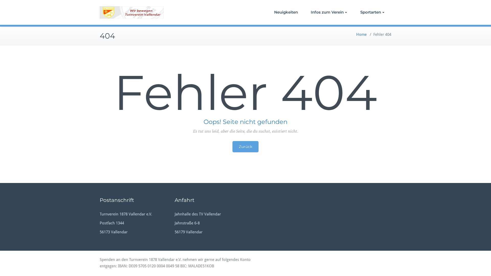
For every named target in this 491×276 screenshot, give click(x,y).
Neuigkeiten (286, 12)
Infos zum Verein (327, 12)
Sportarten (370, 12)
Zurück (245, 146)
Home (361, 34)
